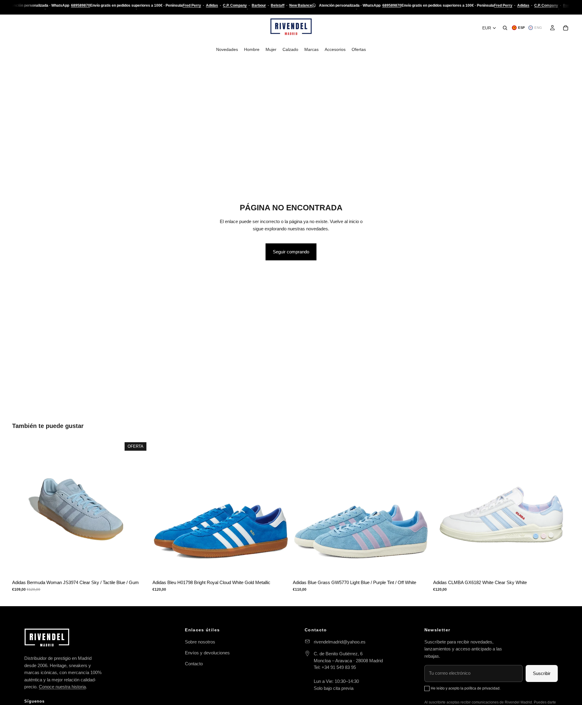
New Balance (300, 5)
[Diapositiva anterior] (21, 508)
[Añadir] (560, 567)
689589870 (80, 5)
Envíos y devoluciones (207, 652)
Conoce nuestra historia (62, 686)
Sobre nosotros (200, 641)
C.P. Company (235, 5)
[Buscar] (505, 28)
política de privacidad (482, 688)
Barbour (259, 5)
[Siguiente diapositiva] (140, 508)
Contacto (194, 663)
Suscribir (541, 673)
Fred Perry (191, 5)
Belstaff (277, 5)
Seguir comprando (291, 251)
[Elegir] (139, 567)
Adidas (212, 5)
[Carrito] (565, 28)
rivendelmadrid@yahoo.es (340, 641)
